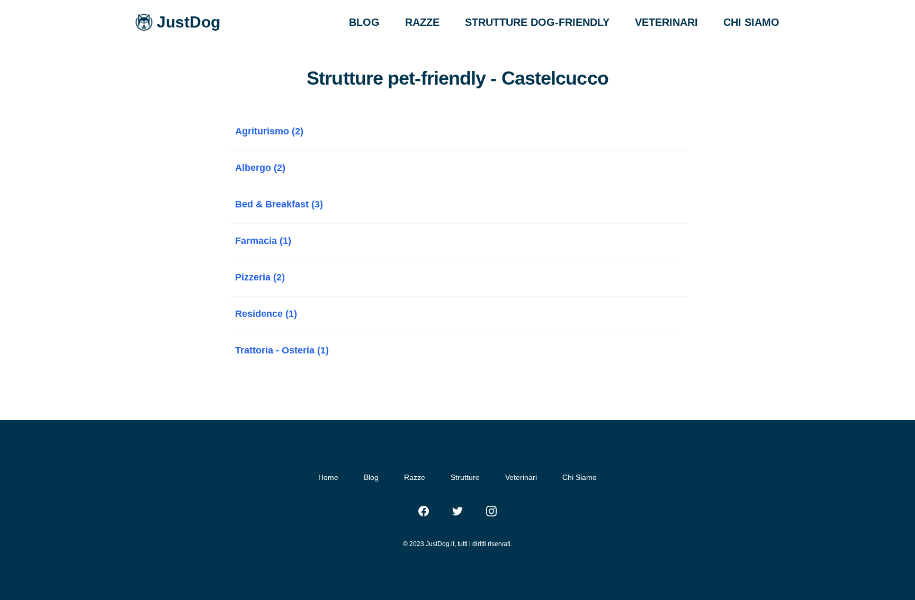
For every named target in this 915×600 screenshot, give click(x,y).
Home (328, 477)
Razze (414, 477)
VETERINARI (666, 22)
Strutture (465, 477)
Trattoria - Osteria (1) (282, 350)
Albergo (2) (260, 167)
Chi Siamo (579, 477)
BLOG (364, 22)
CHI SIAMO (751, 22)
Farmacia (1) (263, 240)
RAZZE (422, 22)
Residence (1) (266, 313)
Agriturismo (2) (269, 131)
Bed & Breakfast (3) (279, 204)
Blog (371, 477)
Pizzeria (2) (260, 277)
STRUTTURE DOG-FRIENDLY (537, 22)
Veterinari (521, 477)
